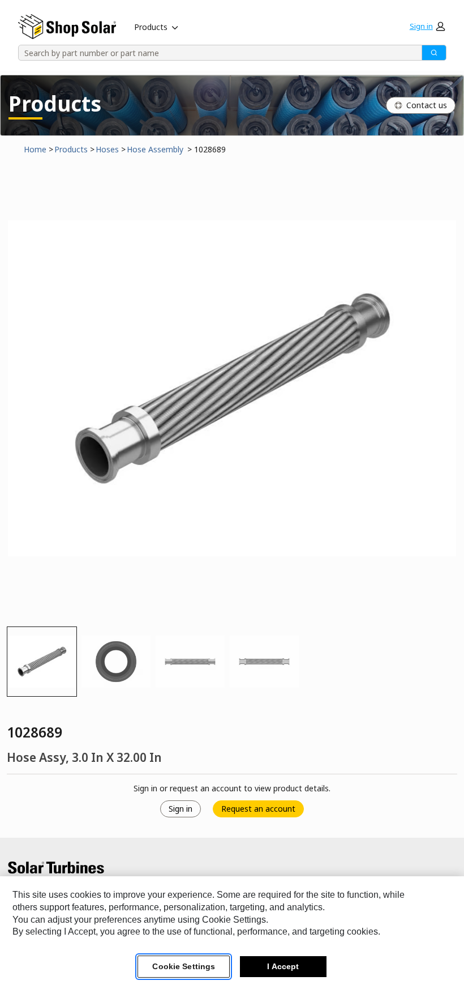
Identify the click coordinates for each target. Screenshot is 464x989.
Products (150, 27)
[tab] (42, 661)
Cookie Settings (183, 966)
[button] (427, 26)
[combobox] (216, 52)
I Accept (283, 966)
